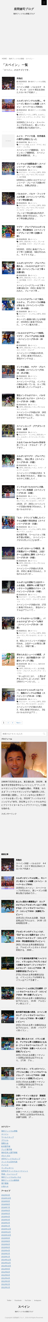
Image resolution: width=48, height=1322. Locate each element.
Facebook (18, 1300)
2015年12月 (6, 1229)
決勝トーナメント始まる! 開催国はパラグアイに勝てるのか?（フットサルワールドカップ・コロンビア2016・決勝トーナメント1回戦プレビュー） (31, 1101)
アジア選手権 (6, 1149)
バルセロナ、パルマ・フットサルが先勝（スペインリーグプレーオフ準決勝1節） (31, 197)
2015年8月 (5, 1241)
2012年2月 (5, 1284)
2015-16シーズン (30, 242)
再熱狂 (20, 78)
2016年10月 (6, 1198)
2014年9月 (5, 1269)
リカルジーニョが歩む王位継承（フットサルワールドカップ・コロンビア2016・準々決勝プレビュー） (31, 991)
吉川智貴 (22, 177)
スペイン (20, 84)
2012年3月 (5, 1281)
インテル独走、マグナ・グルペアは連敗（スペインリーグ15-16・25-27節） (31, 370)
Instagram (37, 1300)
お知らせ (4, 1186)
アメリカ (4, 1165)
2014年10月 (6, 1266)
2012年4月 (5, 1278)
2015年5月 (5, 1247)
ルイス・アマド (36, 145)
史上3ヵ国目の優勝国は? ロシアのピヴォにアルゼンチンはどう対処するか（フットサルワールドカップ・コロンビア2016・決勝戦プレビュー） (31, 907)
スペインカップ (34, 437)
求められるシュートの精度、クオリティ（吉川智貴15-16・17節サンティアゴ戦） (31, 657)
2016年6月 (5, 1210)
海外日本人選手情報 (9, 1152)
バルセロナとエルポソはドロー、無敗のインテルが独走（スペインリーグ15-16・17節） (31, 693)
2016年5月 (5, 1214)
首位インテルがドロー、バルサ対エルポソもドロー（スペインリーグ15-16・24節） (31, 398)
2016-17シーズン (25, 115)
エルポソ (41, 115)
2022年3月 (5, 1195)
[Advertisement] (24, 36)
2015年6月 (5, 1244)
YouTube (28, 1300)
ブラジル (4, 1140)
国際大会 (4, 1143)
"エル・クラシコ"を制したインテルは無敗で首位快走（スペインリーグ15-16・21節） (31, 521)
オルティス (21, 117)
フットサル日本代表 (9, 1162)
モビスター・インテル (27, 172)
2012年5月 (5, 1275)
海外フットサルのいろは (11, 1177)
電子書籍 (4, 1183)
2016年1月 (5, 1226)
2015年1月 (5, 1257)
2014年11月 (6, 1263)
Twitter (9, 1300)
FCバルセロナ (31, 501)
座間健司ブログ (24, 9)
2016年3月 (5, 1220)
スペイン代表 (24, 145)
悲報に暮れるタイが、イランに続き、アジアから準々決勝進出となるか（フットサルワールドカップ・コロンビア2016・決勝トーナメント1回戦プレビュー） (31, 1045)
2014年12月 (6, 1260)
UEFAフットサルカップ (10, 1159)
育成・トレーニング (9, 1174)
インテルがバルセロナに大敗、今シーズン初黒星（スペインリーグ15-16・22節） (31, 490)
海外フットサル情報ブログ (24, 1312)
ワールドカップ (7, 1137)
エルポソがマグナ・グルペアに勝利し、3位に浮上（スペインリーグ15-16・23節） (31, 459)
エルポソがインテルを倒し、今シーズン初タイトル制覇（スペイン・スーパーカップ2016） (31, 104)
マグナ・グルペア (26, 210)
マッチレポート (7, 1168)
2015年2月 (5, 1254)
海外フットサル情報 (38, 82)
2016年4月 (5, 1217)
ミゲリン (29, 117)
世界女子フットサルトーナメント (14, 1171)
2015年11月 (6, 1232)
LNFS (35, 115)
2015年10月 (6, 1235)
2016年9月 (5, 1201)
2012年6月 (5, 1272)
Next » (18, 723)
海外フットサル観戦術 (10, 1180)
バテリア (41, 501)
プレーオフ (30, 175)
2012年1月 (5, 1287)
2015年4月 (5, 1250)
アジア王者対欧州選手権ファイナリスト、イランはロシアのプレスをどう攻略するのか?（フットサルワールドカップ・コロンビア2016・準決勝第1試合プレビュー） (31, 964)
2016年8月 (5, 1204)
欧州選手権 (5, 1146)
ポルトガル (5, 1156)
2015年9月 (5, 1238)
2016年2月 (5, 1223)
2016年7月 (5, 1207)
